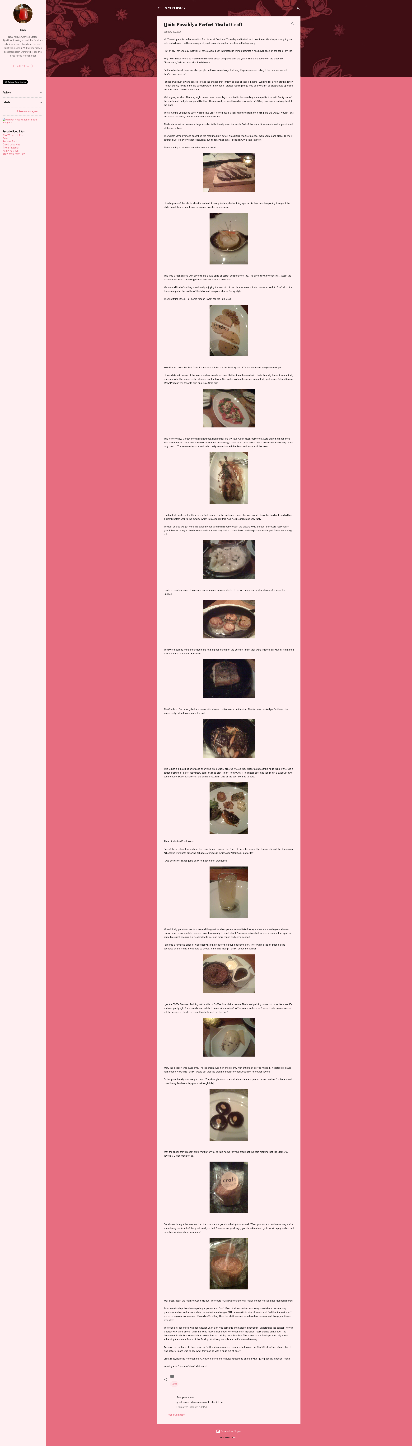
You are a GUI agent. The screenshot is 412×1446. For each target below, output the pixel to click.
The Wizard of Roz (13, 135)
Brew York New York (14, 153)
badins (236, 1437)
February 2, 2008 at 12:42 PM (192, 1407)
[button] (292, 23)
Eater (5, 138)
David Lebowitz (11, 144)
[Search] (298, 9)
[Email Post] (172, 1377)
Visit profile (23, 66)
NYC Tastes (175, 7)
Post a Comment (176, 1414)
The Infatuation (11, 147)
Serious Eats (10, 141)
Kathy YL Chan (11, 150)
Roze (23, 30)
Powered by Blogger (231, 1431)
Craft (174, 1384)
